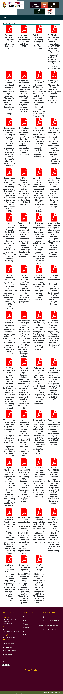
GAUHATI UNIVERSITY (51, 620)
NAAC (26, 624)
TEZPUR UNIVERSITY (51, 617)
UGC (26, 620)
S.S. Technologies (55, 692)
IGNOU (26, 631)
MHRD (26, 627)
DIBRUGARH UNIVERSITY (49, 625)
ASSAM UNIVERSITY (51, 629)
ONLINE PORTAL (10, 643)
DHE (25, 634)
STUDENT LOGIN (9, 647)
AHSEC (26, 617)
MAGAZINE (8, 654)
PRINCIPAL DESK (10, 651)
